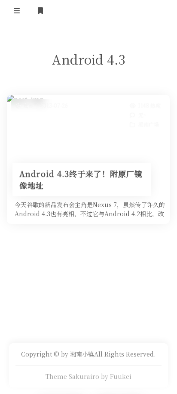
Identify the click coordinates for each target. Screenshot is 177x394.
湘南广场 (149, 124)
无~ (143, 114)
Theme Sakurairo (72, 376)
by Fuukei (116, 376)
